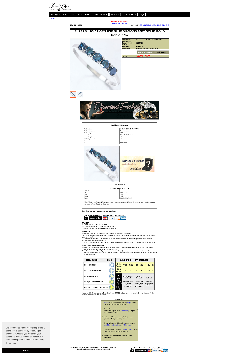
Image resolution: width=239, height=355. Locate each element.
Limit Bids (107, 325)
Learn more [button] (11, 343)
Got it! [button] (26, 351)
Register (106, 302)
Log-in (129, 302)
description (118, 309)
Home (53, 19)
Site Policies (124, 311)
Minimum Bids (115, 325)
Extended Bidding (127, 329)
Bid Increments (127, 325)
